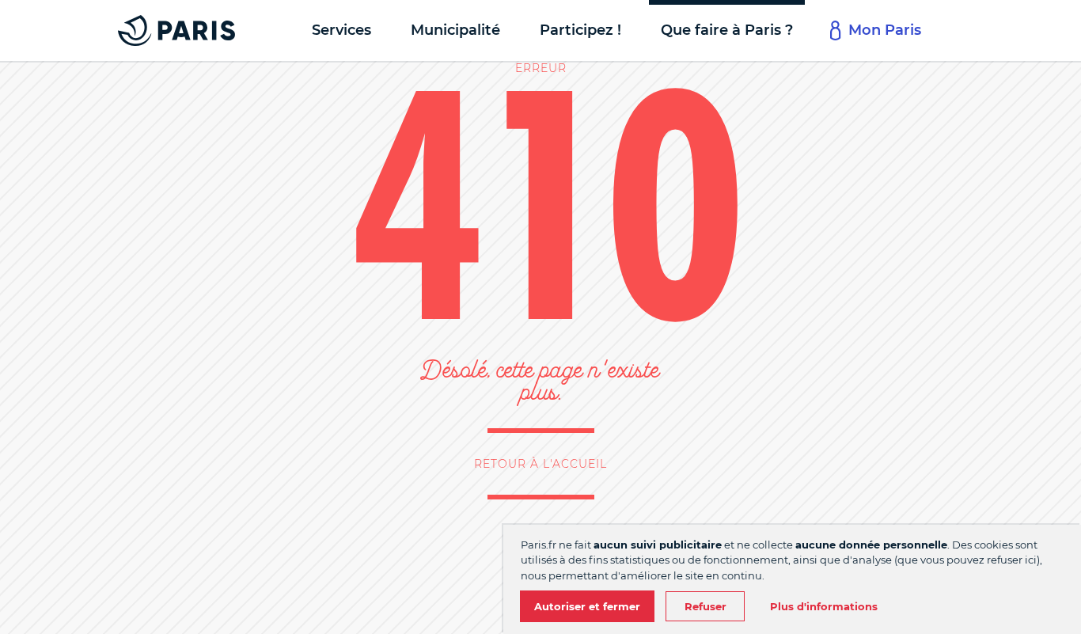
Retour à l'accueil (540, 464)
